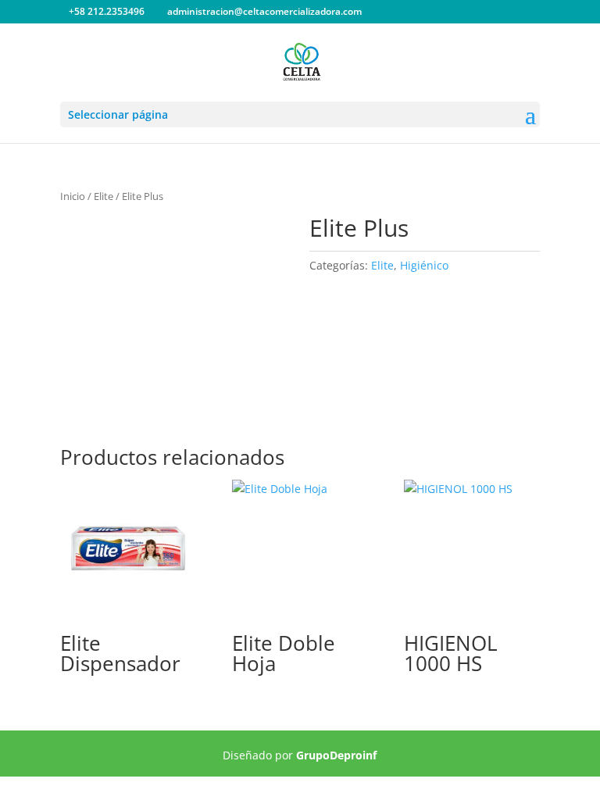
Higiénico (424, 265)
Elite (103, 196)
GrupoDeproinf (336, 755)
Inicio (72, 196)
